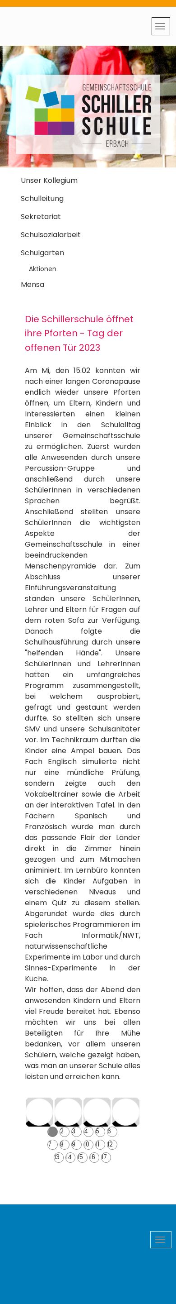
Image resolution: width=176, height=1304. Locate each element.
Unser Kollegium (49, 180)
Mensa (32, 284)
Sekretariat (41, 216)
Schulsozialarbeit (51, 234)
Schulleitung (42, 198)
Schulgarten (42, 253)
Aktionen (42, 268)
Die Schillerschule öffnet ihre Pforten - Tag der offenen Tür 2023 (79, 332)
